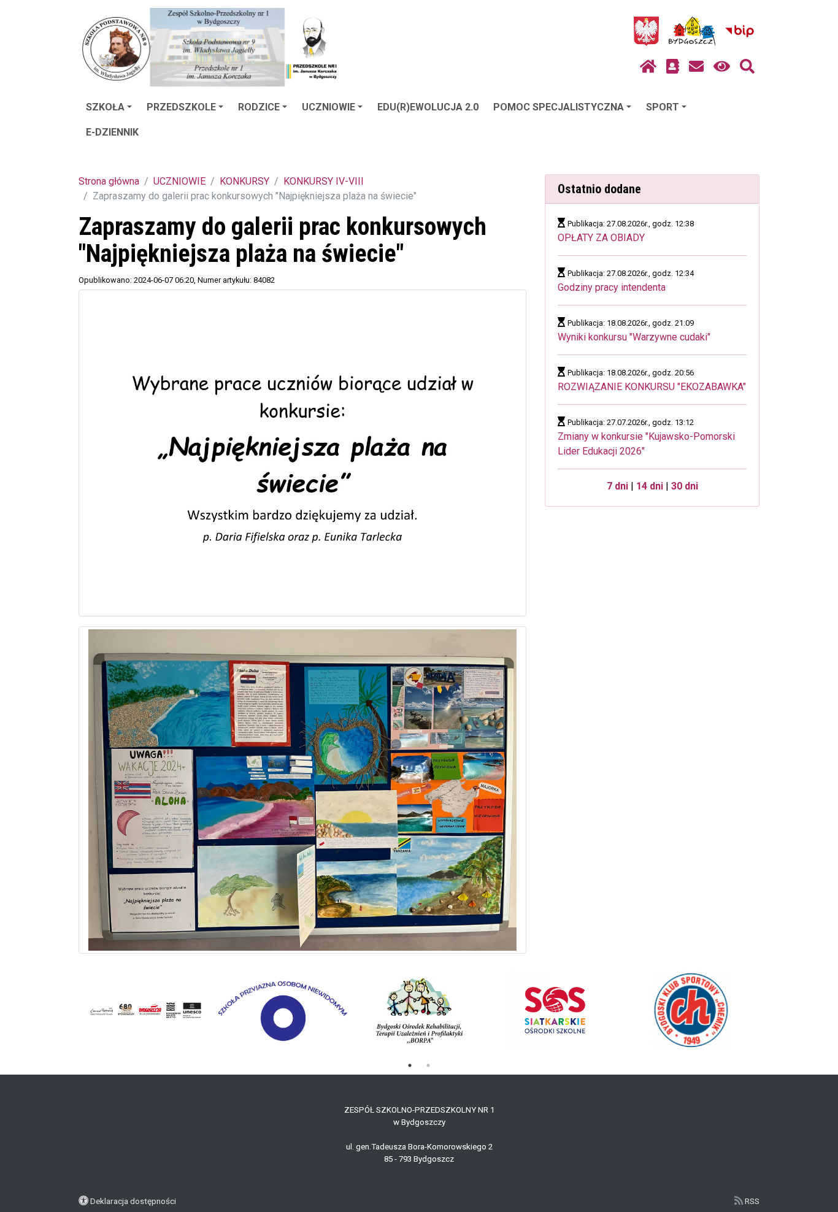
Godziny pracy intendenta (612, 287)
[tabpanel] (147, 1010)
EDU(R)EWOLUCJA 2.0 (428, 107)
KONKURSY (244, 181)
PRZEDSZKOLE (181, 107)
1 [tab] (410, 1065)
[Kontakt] (696, 67)
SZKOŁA (105, 107)
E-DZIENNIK (112, 132)
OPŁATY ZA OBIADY (601, 238)
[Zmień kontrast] (722, 67)
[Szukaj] (747, 67)
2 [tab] (428, 1065)
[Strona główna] (648, 67)
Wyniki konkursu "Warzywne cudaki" (634, 337)
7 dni (617, 486)
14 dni (649, 486)
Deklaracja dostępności (133, 1201)
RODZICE (259, 107)
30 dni (684, 486)
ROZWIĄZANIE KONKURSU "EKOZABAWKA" (652, 387)
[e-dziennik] (672, 67)
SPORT (662, 107)
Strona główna (109, 181)
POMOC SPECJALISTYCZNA (558, 107)
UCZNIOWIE (328, 107)
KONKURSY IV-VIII (323, 181)
